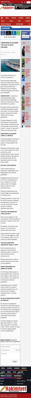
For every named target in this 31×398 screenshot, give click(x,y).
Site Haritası (4, 395)
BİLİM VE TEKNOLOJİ (6, 24)
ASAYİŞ (2, 21)
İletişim (10, 4)
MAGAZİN (28, 21)
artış (13, 341)
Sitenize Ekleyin (13, 395)
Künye (5, 4)
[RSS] (24, 2)
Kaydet (14, 361)
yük (7, 341)
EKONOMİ (21, 18)
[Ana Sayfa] (2, 18)
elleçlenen (3, 341)
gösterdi (17, 341)
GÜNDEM (28, 18)
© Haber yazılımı (4, 396)
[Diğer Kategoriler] (29, 24)
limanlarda (14, 340)
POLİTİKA (13, 18)
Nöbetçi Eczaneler (18, 4)
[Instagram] (22, 2)
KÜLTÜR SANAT (19, 24)
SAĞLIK (11, 21)
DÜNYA (7, 18)
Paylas (3, 34)
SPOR (19, 21)
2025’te (10, 341)
